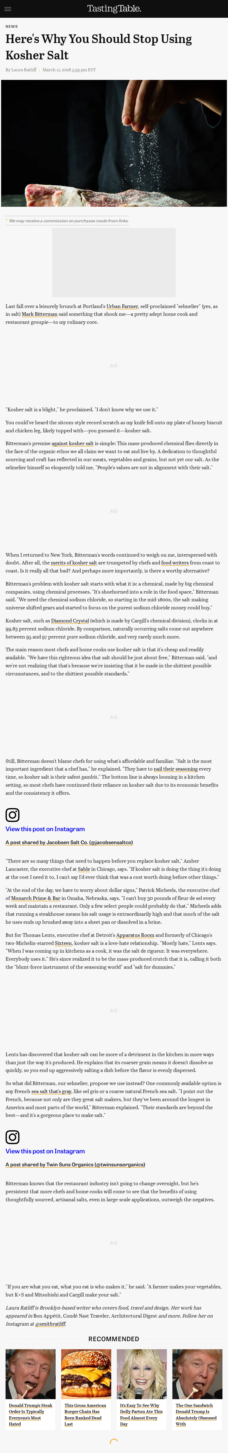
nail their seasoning (176, 768)
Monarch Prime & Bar (35, 897)
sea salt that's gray (51, 1091)
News (12, 26)
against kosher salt (73, 443)
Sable (84, 868)
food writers (175, 562)
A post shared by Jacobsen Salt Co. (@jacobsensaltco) (69, 842)
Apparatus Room (135, 934)
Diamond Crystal (70, 620)
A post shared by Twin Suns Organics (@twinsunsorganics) (75, 1164)
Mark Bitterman (40, 313)
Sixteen (63, 942)
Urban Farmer (122, 305)
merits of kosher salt (74, 562)
